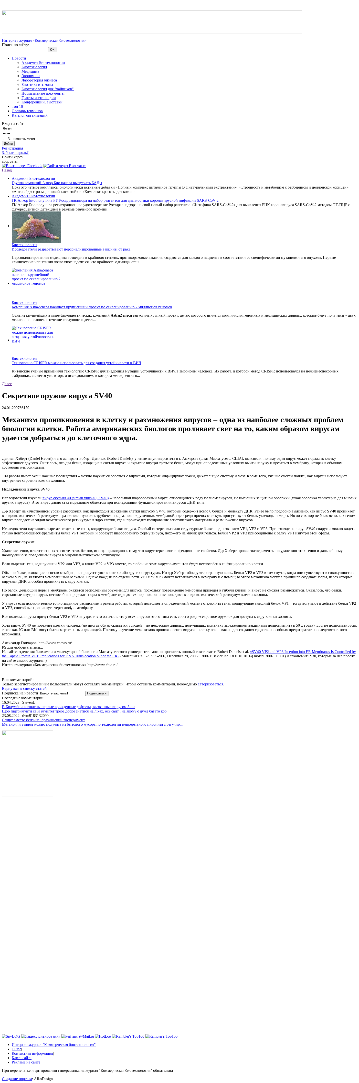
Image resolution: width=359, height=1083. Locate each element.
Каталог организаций (30, 115)
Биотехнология (34, 67)
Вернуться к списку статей (24, 688)
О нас (16, 1049)
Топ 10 (17, 106)
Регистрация (12, 148)
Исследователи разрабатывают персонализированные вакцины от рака (71, 249)
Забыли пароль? (15, 152)
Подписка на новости (20, 693)
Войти (8, 143)
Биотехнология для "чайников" (47, 89)
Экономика (30, 76)
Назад (7, 170)
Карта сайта (22, 1058)
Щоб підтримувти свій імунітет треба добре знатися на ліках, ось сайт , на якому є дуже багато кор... (85, 711)
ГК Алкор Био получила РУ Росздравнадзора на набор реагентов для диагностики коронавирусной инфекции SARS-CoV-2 (115, 200)
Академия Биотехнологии (43, 62)
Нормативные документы (42, 93)
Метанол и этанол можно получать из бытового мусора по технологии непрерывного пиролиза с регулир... (92, 724)
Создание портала (17, 1079)
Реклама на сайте (26, 1062)
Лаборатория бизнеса (39, 80)
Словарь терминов (27, 111)
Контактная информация (32, 1053)
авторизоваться (210, 684)
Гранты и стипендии (38, 98)
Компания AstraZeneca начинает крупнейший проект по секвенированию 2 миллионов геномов (92, 307)
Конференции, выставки (42, 102)
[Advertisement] (27, 874)
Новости (19, 58)
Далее (7, 384)
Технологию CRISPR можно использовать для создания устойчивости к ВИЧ (76, 363)
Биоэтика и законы (37, 84)
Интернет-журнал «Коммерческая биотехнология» (44, 40)
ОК (52, 49)
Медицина (30, 71)
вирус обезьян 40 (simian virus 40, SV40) (75, 498)
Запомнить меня (21, 139)
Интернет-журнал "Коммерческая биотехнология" (54, 1045)
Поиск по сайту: (15, 45)
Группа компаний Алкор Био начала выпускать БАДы (57, 183)
